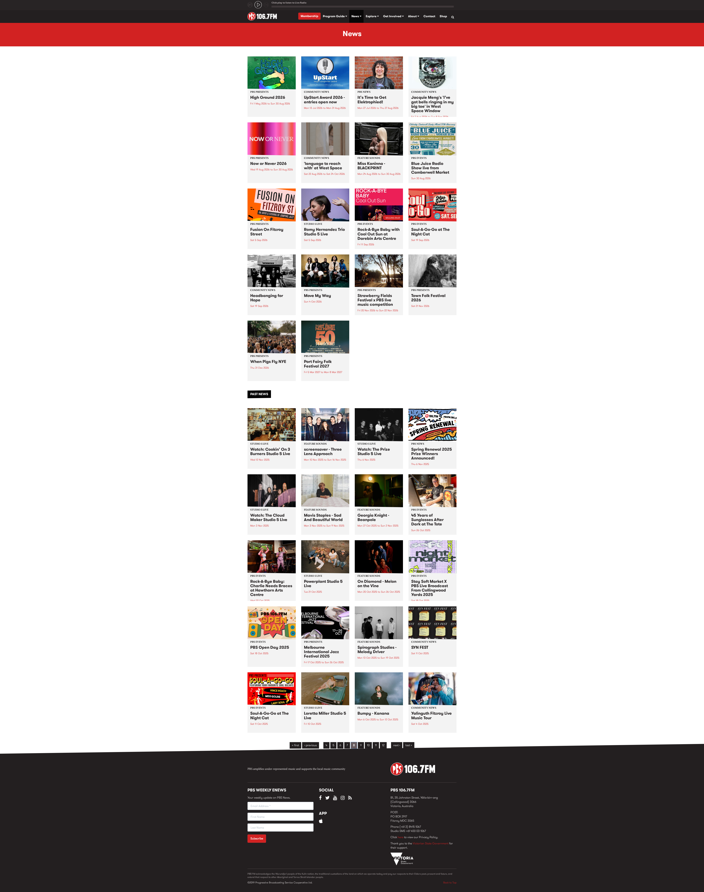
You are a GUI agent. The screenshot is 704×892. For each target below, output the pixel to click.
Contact (429, 16)
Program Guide (334, 16)
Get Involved (392, 16)
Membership (309, 16)
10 (368, 745)
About (412, 16)
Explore (371, 16)
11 (376, 745)
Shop (443, 16)
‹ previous (310, 745)
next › (396, 745)
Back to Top (449, 882)
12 (383, 745)
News (355, 16)
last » (408, 745)
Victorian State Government (430, 843)
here (400, 837)
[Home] (263, 16)
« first (295, 745)
